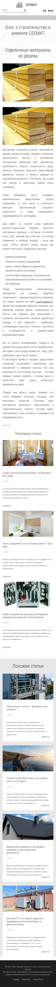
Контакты (26, 979)
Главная (16, 979)
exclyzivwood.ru (44, 301)
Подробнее (7, 506)
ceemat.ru (27, 967)
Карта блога (38, 979)
